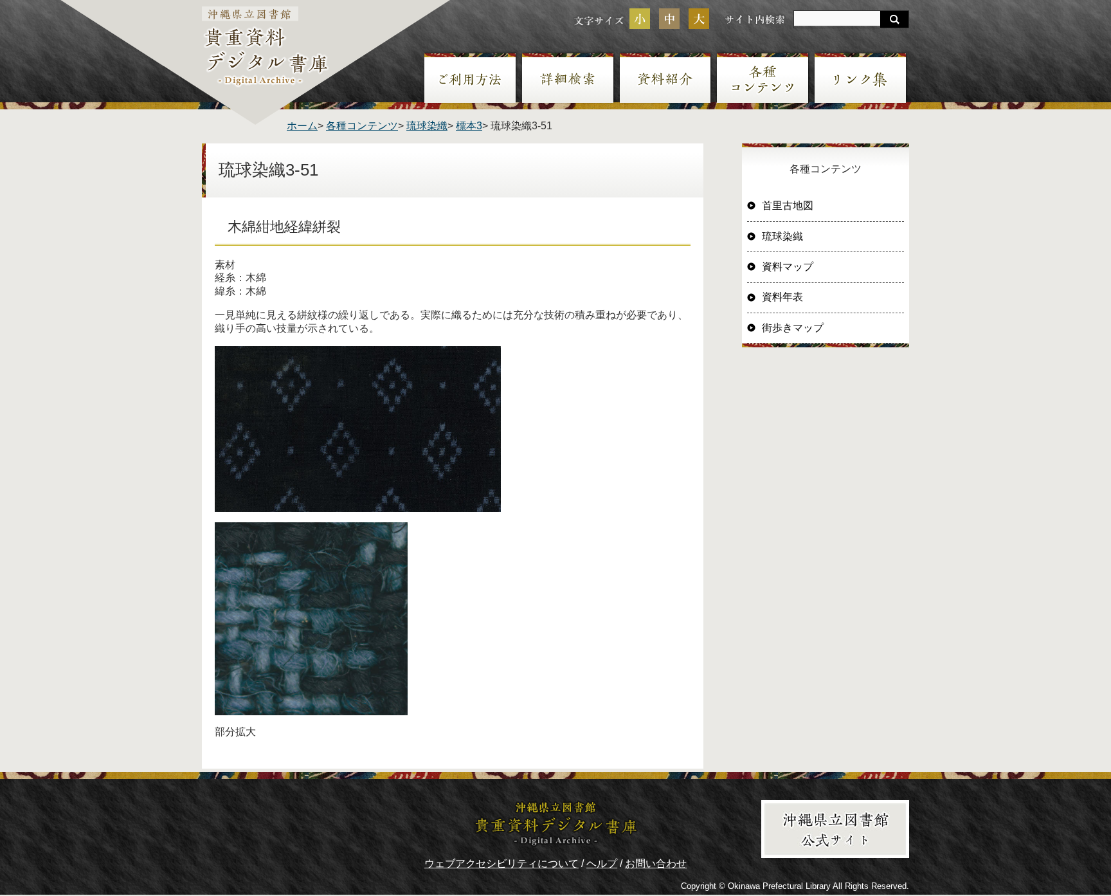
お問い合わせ (656, 863)
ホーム (302, 125)
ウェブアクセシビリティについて (501, 863)
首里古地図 (787, 205)
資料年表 (782, 296)
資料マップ (787, 266)
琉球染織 (426, 125)
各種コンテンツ (362, 125)
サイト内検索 (755, 19)
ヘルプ (601, 863)
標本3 (469, 125)
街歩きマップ (793, 327)
